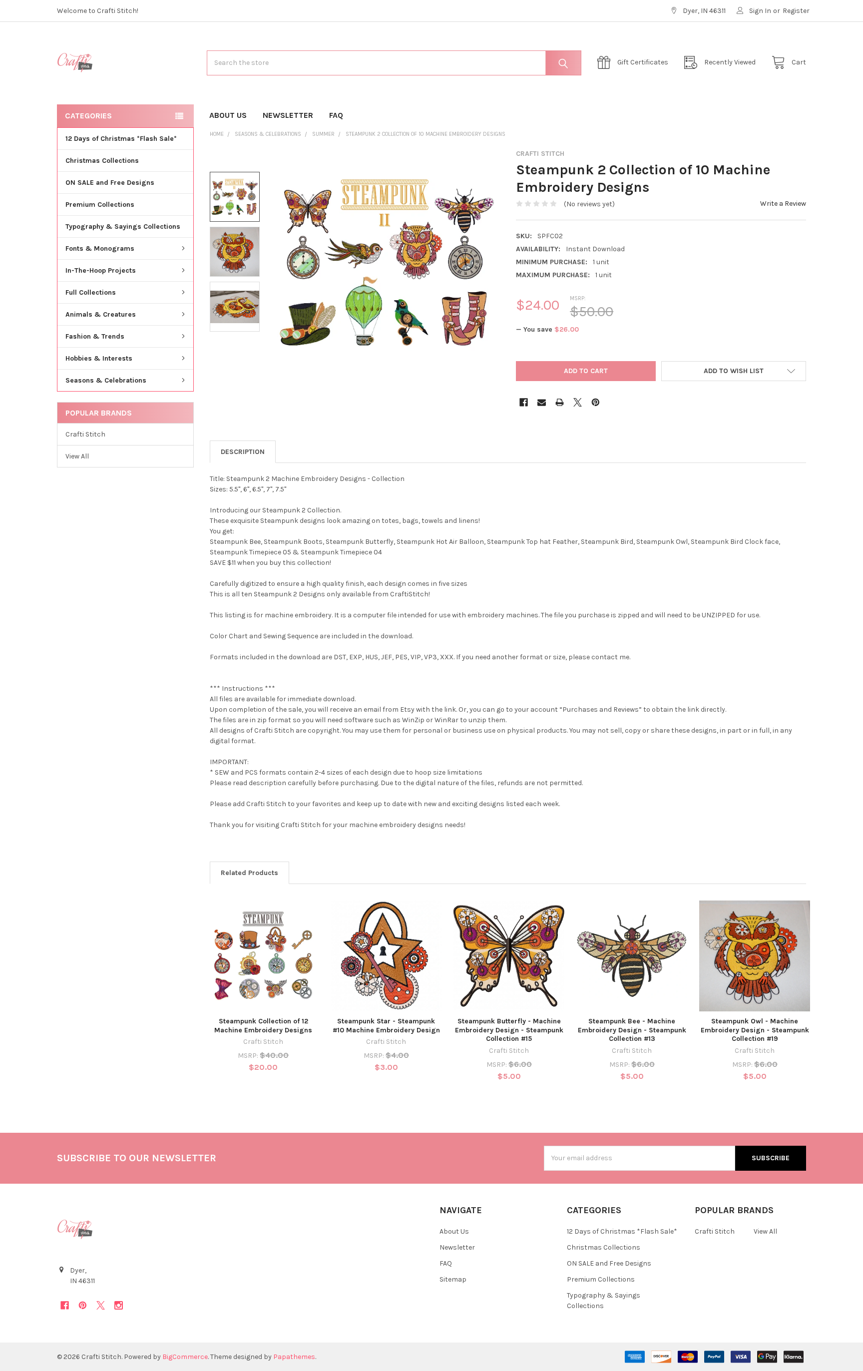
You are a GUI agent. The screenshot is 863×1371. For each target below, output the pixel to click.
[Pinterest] (595, 402)
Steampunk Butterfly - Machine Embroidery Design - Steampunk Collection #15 (509, 1030)
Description (243, 452)
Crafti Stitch (85, 434)
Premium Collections (99, 204)
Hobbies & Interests (98, 358)
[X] (577, 402)
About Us (228, 115)
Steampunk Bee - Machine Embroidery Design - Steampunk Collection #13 (632, 1030)
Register (796, 10)
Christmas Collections (102, 160)
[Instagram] (118, 1305)
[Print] (559, 402)
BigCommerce (185, 1357)
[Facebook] (523, 402)
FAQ (336, 115)
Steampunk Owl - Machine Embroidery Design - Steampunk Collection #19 (755, 1030)
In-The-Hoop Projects (100, 270)
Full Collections (90, 292)
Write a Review (783, 203)
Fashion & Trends (94, 336)
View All (77, 456)
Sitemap (452, 1279)
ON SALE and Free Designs (109, 182)
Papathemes (294, 1357)
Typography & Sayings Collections (122, 226)
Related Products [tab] (249, 873)
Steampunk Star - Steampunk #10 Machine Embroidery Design (386, 1025)
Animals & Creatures (100, 314)
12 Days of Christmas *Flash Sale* (121, 138)
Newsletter (288, 115)
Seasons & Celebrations (105, 380)
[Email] (541, 402)
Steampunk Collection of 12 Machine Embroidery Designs (263, 1025)
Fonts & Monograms (99, 248)
